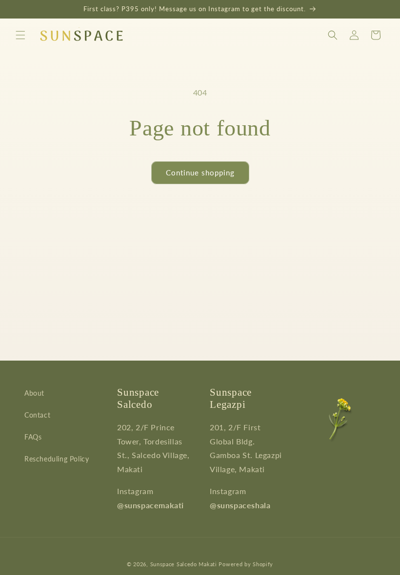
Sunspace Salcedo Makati (183, 564)
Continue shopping (200, 172)
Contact (37, 415)
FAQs (32, 437)
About (34, 393)
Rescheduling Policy (56, 459)
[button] (20, 35)
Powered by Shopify (246, 564)
